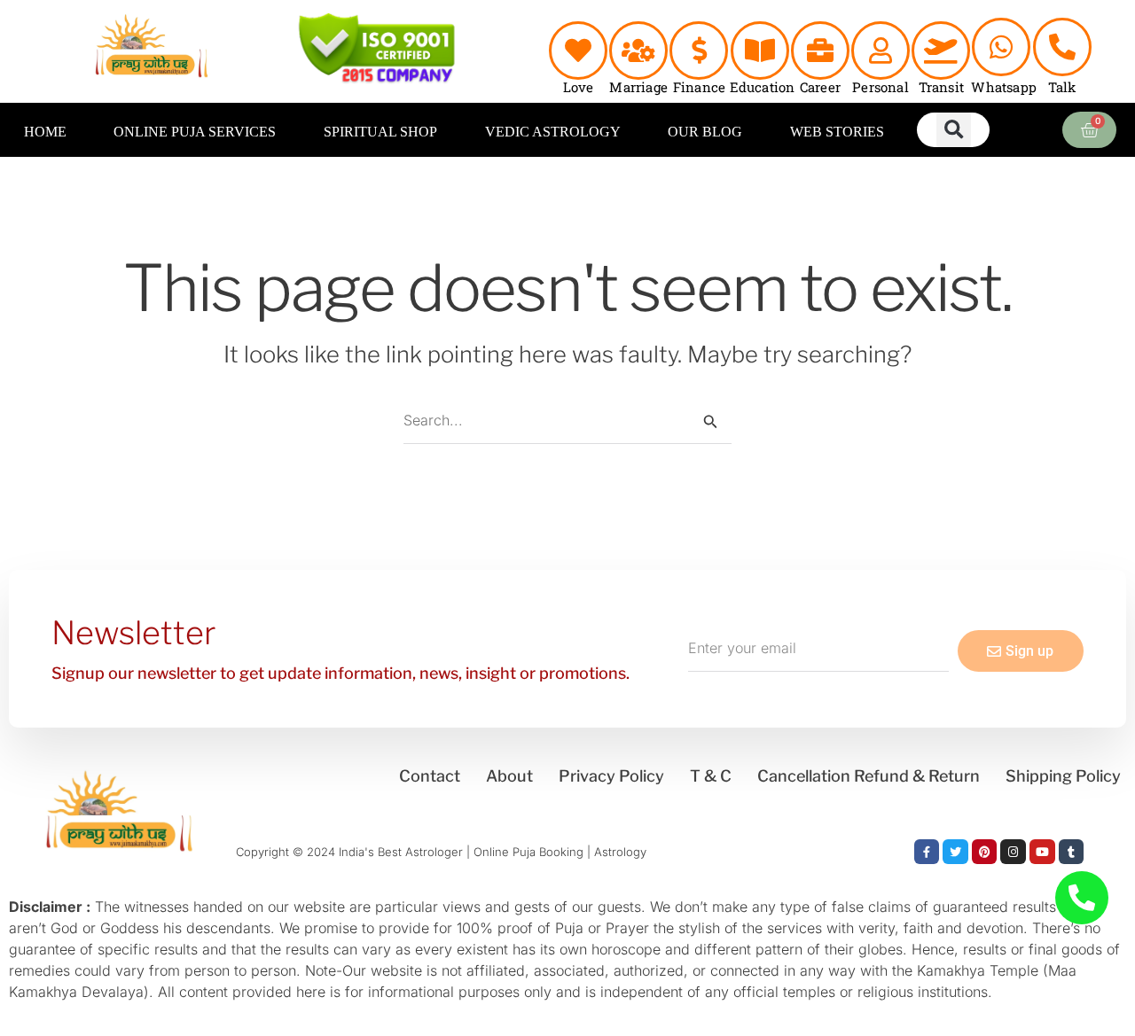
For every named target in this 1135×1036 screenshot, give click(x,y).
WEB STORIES (837, 131)
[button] (953, 130)
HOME (45, 131)
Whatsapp (1004, 87)
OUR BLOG (705, 131)
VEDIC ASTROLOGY (553, 131)
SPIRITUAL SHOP (380, 131)
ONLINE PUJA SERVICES (195, 131)
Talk (1062, 87)
